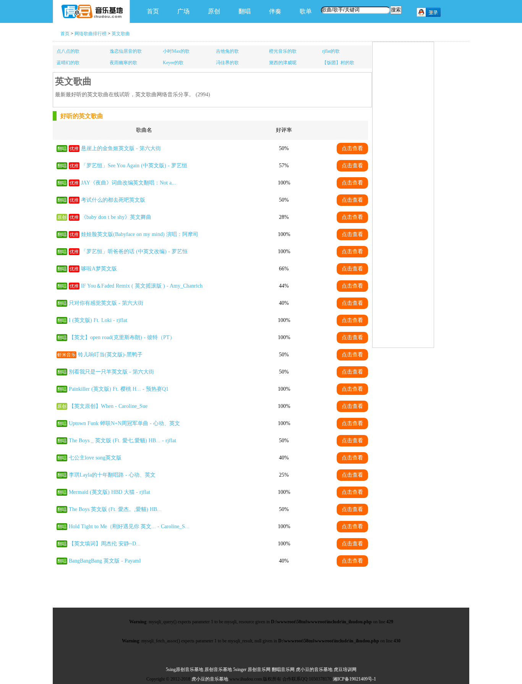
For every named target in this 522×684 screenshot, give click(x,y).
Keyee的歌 (173, 62)
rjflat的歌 (331, 51)
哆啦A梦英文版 (99, 269)
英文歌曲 (121, 33)
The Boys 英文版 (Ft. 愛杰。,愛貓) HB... (115, 509)
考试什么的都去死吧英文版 (113, 200)
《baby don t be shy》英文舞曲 (116, 217)
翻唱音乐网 (283, 669)
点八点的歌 (68, 51)
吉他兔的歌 (227, 51)
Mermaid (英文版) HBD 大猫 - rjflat (109, 492)
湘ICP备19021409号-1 (354, 679)
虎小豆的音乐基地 (314, 669)
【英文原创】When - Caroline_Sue (108, 406)
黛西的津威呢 (283, 62)
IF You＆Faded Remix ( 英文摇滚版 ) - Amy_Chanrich (142, 286)
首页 (153, 11)
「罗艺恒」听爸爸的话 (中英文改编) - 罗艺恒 (134, 251)
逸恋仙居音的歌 (126, 51)
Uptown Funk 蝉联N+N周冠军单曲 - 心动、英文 (124, 423)
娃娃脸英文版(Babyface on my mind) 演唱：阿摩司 (139, 234)
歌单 (306, 11)
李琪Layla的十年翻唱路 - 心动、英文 (112, 475)
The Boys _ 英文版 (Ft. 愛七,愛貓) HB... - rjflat (122, 440)
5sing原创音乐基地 (184, 669)
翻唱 (244, 11)
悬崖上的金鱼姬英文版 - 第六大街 (121, 148)
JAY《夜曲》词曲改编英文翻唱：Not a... (128, 183)
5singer (239, 669)
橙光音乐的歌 (283, 51)
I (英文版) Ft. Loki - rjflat (98, 320)
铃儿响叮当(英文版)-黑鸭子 (110, 354)
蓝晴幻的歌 (68, 62)
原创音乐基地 (218, 669)
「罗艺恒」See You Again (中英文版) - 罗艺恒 (134, 165)
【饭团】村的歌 (338, 62)
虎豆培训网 (345, 669)
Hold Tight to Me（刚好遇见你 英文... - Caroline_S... (129, 526)
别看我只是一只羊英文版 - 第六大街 (111, 372)
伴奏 (275, 11)
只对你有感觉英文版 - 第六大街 (106, 303)
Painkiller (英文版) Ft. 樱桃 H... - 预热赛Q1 (119, 389)
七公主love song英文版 (95, 458)
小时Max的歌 (176, 51)
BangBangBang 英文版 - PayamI (105, 561)
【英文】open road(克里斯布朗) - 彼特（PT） (122, 337)
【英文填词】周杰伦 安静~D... (105, 544)
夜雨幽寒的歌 (123, 62)
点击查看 (352, 148)
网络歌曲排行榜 (91, 33)
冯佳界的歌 (227, 62)
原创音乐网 (259, 669)
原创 (214, 11)
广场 (183, 11)
